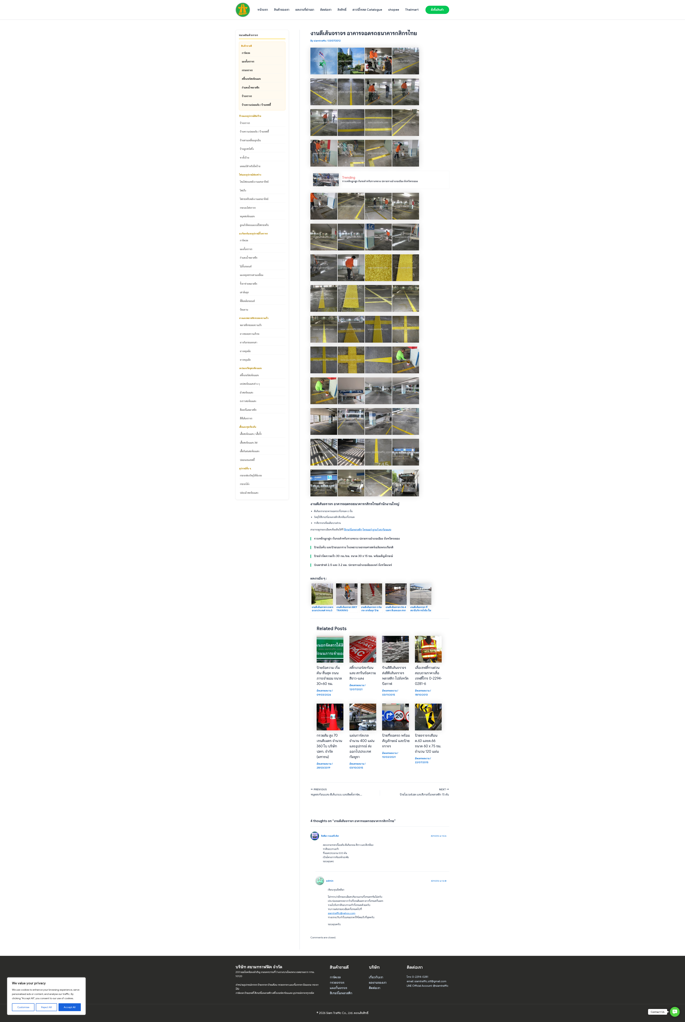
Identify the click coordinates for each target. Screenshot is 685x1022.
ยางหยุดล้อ (245, 351)
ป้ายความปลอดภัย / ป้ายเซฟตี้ (256, 104)
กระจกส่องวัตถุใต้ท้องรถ (251, 475)
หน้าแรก (262, 10)
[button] (437, 9)
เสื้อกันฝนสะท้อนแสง (249, 451)
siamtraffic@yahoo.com (341, 913)
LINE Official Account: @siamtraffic (427, 985)
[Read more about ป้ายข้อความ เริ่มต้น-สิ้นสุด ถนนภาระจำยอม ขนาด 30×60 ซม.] (330, 649)
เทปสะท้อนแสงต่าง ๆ (250, 383)
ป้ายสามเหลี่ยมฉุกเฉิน (250, 140)
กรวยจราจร (247, 70)
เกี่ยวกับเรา (376, 977)
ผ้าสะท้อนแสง (246, 392)
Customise (23, 1007)
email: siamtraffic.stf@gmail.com (426, 981)
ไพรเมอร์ (367, 529)
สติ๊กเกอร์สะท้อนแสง (251, 78)
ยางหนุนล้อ (245, 359)
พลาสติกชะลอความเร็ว (251, 325)
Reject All (46, 1007)
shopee (393, 10)
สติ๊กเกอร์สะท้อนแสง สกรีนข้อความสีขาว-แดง (362, 673)
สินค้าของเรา (281, 10)
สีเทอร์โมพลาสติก (248, 409)
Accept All (69, 1007)
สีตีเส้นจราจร (246, 418)
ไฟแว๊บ (243, 190)
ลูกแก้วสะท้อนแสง (381, 529)
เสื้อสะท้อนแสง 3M (248, 442)
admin (329, 880)
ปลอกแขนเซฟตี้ (247, 459)
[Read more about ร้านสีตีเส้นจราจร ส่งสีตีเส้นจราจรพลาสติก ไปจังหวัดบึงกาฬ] (395, 649)
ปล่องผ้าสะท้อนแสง (249, 492)
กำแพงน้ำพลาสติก (250, 87)
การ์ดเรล (246, 52)
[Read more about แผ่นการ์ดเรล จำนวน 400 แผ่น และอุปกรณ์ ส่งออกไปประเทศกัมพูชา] (362, 716)
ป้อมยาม (244, 309)
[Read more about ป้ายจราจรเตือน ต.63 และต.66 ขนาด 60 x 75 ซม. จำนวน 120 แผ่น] (428, 716)
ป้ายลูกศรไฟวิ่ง (247, 148)
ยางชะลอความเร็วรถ (249, 333)
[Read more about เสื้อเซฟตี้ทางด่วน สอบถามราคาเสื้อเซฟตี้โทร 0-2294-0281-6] (428, 649)
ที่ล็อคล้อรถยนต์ (247, 300)
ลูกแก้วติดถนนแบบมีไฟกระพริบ (254, 225)
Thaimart (411, 10)
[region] (46, 996)
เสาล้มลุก (244, 292)
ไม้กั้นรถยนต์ (246, 266)
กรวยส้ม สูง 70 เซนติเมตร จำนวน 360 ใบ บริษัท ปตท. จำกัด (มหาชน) (329, 746)
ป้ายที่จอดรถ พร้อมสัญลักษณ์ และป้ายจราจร (396, 740)
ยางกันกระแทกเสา (248, 342)
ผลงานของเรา (378, 983)
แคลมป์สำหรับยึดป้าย (250, 166)
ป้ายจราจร (247, 96)
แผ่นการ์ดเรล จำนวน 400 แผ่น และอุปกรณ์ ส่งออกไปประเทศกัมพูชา (361, 746)
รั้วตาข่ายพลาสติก (248, 283)
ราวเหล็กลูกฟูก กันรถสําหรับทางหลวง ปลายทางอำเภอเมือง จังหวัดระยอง (380, 181)
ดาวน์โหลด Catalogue (367, 10)
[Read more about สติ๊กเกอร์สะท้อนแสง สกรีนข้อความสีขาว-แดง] (362, 649)
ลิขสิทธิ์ (342, 10)
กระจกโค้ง (244, 483)
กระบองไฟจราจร (248, 207)
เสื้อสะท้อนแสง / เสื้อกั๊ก (251, 433)
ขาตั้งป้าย (244, 157)
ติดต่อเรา (325, 10)
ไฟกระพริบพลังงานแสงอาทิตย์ (254, 198)
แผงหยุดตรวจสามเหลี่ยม (251, 274)
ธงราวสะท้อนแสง (248, 401)
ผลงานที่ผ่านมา (304, 10)
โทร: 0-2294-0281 (417, 976)
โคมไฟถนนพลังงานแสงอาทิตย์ (254, 181)
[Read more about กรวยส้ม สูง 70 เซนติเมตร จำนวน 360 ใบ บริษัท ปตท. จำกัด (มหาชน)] (330, 716)
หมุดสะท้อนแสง (247, 216)
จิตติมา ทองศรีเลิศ (330, 835)
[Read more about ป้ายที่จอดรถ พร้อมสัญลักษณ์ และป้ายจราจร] (395, 716)
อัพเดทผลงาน (324, 690)
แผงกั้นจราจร (248, 61)
